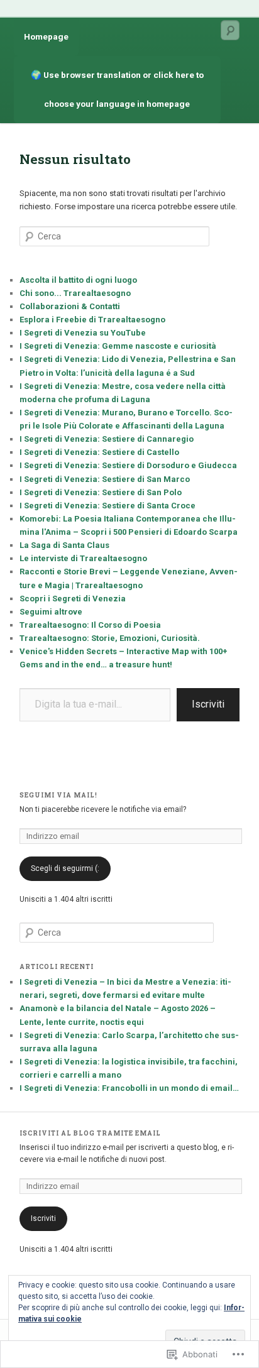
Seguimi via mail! (58, 795)
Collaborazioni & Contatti (69, 306)
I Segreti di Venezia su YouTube (82, 332)
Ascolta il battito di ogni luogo (78, 280)
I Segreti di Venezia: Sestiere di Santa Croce (107, 505)
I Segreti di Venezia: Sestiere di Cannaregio (106, 439)
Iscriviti (208, 704)
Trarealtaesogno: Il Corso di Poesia (90, 625)
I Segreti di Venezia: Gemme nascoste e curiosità (117, 346)
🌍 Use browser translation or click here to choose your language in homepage (118, 89)
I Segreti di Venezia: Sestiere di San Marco (104, 479)
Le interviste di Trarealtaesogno (83, 558)
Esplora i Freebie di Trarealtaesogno (92, 319)
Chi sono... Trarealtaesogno (75, 293)
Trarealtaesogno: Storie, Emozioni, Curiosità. (109, 638)
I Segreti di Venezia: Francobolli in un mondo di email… (129, 1088)
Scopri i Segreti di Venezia (72, 598)
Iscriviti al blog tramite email (90, 1133)
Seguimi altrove (50, 611)
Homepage (46, 36)
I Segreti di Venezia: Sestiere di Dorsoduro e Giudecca (128, 465)
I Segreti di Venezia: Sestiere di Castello (99, 452)
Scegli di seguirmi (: (65, 868)
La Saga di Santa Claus (64, 545)
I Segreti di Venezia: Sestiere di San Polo (100, 492)
